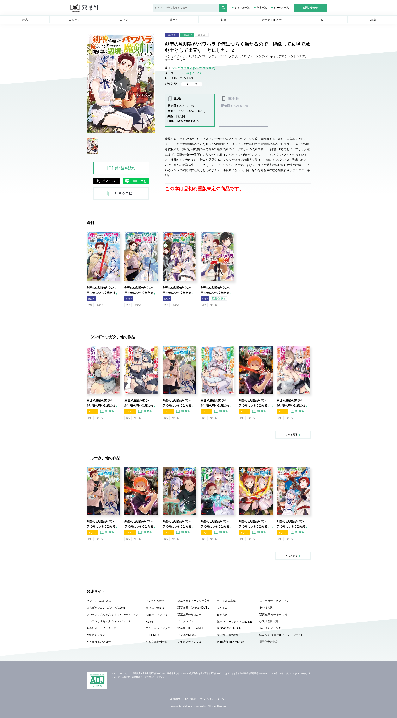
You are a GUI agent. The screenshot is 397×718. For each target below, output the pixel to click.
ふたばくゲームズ (270, 628)
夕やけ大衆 (266, 607)
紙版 (186, 34)
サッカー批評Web (227, 634)
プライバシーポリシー (213, 699)
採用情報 (190, 699)
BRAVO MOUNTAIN (229, 628)
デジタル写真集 (226, 600)
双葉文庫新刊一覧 (156, 641)
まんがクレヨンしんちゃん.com (106, 607)
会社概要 (175, 699)
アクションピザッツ (158, 628)
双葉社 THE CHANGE (190, 628)
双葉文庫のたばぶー (189, 614)
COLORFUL (153, 635)
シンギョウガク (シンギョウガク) (193, 68)
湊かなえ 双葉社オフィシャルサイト (281, 634)
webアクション (96, 634)
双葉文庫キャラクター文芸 (193, 600)
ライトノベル (191, 84)
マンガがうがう (155, 600)
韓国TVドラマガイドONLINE (234, 621)
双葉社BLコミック (157, 614)
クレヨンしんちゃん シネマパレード (108, 621)
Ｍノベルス (186, 78)
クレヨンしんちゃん (99, 600)
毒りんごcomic (155, 607)
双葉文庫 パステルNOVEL (193, 607)
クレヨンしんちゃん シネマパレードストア (113, 614)
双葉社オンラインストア (101, 628)
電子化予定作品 (268, 641)
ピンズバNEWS (186, 634)
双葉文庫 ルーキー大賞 (273, 614)
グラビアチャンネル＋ (190, 641)
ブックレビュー (186, 621)
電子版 (201, 34)
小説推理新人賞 (268, 621)
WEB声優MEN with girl (230, 641)
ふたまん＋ (223, 607)
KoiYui (149, 621)
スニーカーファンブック (274, 600)
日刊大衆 (222, 614)
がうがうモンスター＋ (100, 641)
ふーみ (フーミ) (191, 73)
